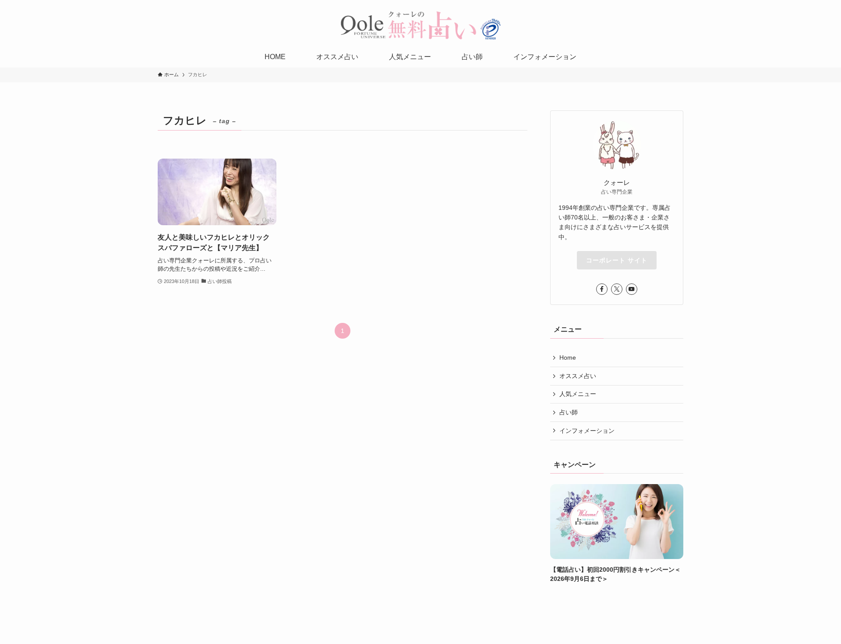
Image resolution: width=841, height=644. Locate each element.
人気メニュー (577, 393)
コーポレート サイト (616, 260)
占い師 (568, 412)
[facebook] (602, 289)
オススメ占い (577, 375)
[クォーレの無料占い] (420, 25)
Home (567, 357)
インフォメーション (587, 430)
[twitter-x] (616, 289)
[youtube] (631, 289)
